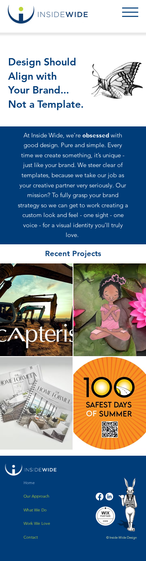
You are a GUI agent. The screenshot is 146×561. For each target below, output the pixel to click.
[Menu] (130, 12)
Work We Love (37, 523)
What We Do (35, 510)
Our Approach (36, 496)
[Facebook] (99, 496)
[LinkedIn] (109, 496)
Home (29, 482)
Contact (31, 537)
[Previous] (18, 115)
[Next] (131, 115)
